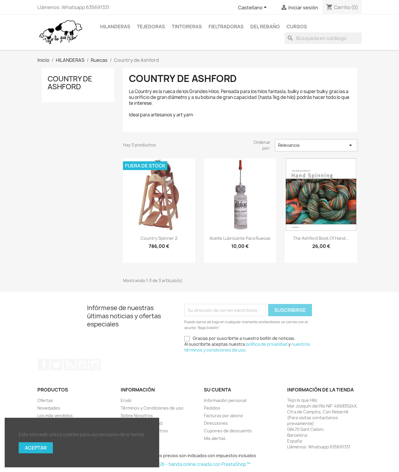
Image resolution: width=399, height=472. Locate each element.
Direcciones (216, 423)
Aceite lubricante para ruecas (239, 238)
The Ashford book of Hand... (321, 238)
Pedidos (212, 408)
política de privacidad (266, 344)
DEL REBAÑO (265, 26)
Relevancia (316, 145)
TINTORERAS (187, 26)
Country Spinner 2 (158, 238)
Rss (69, 364)
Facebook (44, 364)
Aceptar (36, 448)
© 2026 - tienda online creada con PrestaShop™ (199, 464)
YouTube (82, 364)
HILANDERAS (115, 26)
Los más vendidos (55, 415)
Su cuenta (217, 390)
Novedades (48, 408)
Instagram (95, 364)
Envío (126, 400)
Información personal (225, 400)
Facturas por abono (223, 415)
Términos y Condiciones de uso (152, 408)
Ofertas (45, 400)
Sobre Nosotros (137, 415)
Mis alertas (214, 438)
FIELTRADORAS (226, 26)
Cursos (297, 26)
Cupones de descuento (228, 430)
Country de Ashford (70, 82)
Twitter (57, 364)
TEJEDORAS (151, 26)
